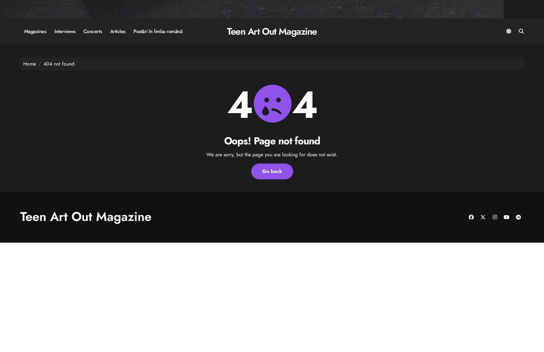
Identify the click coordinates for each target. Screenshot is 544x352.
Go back (272, 171)
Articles (118, 31)
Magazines (35, 31)
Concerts (92, 31)
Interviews (64, 31)
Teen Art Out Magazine (272, 31)
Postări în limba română (157, 31)
